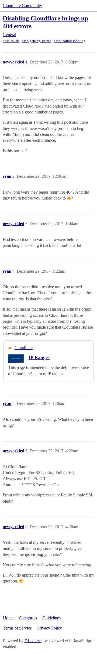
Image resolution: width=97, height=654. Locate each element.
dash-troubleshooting (69, 41)
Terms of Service (17, 628)
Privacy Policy (49, 628)
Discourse (33, 640)
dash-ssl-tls (11, 41)
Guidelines (51, 618)
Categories (28, 618)
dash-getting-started (36, 41)
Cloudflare (24, 347)
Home (8, 618)
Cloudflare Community (22, 5)
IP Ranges (39, 357)
